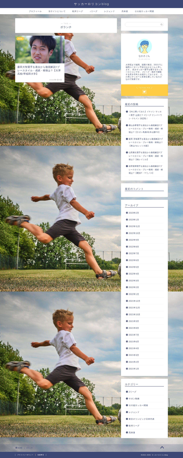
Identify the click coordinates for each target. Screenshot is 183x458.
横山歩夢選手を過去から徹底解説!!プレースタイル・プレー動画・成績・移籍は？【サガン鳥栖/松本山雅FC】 (146, 128)
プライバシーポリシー (25, 455)
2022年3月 (134, 280)
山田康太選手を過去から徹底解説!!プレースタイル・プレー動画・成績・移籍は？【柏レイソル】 (146, 156)
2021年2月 (134, 362)
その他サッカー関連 (144, 11)
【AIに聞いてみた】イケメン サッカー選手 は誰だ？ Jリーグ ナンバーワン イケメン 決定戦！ (145, 115)
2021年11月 (134, 307)
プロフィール (35, 11)
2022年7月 (134, 253)
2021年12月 (134, 301)
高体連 (125, 11)
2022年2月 (134, 287)
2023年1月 (134, 219)
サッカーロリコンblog (91, 4)
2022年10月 (134, 233)
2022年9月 (134, 240)
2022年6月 (134, 260)
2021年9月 (134, 321)
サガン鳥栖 (134, 398)
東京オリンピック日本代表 (141, 419)
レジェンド (109, 11)
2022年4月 (134, 274)
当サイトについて (57, 11)
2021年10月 (134, 314)
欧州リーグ (77, 11)
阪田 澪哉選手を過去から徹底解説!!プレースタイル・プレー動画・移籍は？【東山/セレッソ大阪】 (146, 142)
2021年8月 (134, 328)
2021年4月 (134, 348)
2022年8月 (134, 247)
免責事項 (41, 455)
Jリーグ (94, 11)
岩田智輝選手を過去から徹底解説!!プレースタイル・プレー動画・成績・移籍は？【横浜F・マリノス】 (146, 169)
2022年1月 (134, 294)
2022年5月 (134, 267)
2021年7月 (134, 335)
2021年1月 (134, 369)
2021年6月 (134, 341)
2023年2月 (134, 213)
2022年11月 (134, 226)
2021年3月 (134, 355)
